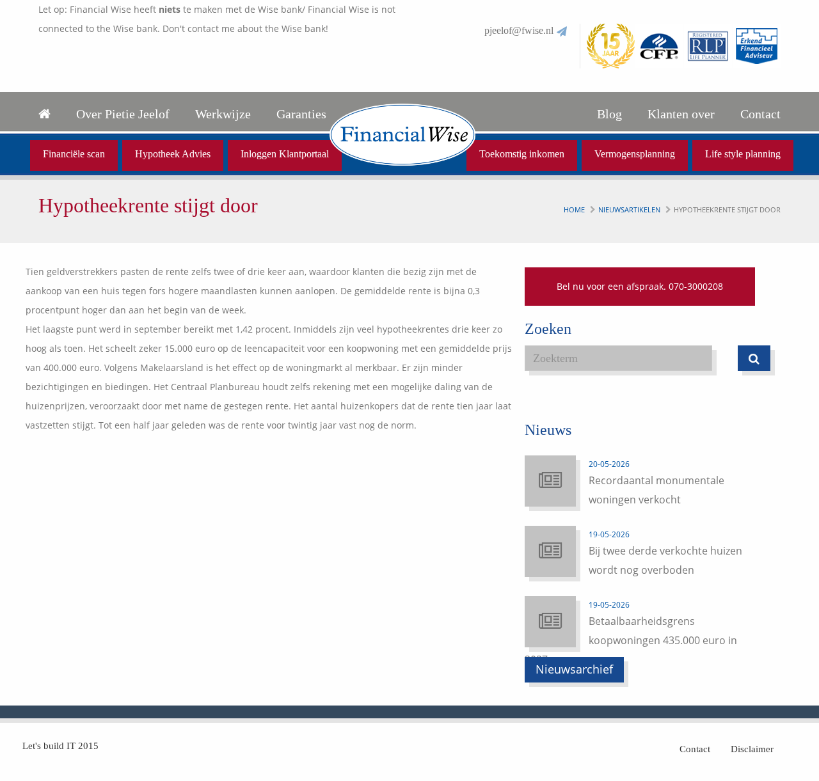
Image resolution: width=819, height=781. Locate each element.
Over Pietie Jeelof (123, 114)
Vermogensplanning (634, 153)
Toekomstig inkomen (521, 153)
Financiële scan (74, 153)
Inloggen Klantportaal (285, 153)
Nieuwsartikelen (629, 209)
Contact (760, 114)
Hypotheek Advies (173, 153)
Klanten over (681, 114)
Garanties (301, 114)
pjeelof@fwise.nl (518, 30)
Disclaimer (752, 749)
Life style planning (743, 153)
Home (574, 209)
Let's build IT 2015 (60, 746)
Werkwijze (223, 114)
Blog (609, 114)
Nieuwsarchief (574, 669)
